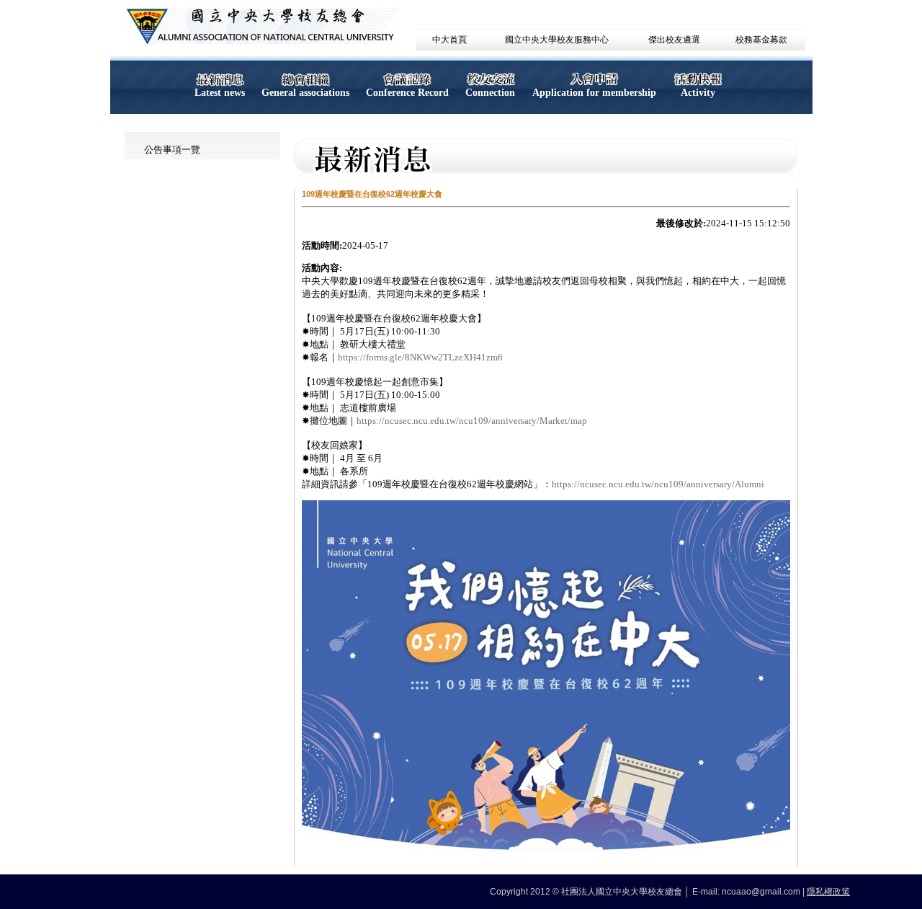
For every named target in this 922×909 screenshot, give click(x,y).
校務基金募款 (761, 40)
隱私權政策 (828, 892)
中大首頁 (449, 40)
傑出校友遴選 (674, 40)
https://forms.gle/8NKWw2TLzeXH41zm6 (420, 357)
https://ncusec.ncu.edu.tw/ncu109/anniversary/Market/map (472, 420)
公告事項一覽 (172, 149)
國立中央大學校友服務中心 (557, 40)
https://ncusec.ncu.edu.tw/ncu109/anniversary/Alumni (658, 484)
